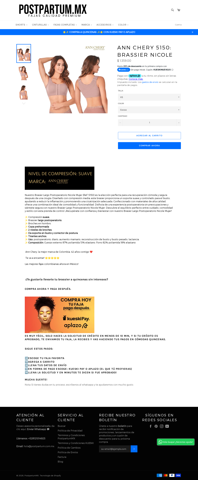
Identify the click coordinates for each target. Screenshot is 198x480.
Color (121, 103)
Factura (62, 457)
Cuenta (178, 24)
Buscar (62, 426)
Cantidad (122, 116)
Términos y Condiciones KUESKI (76, 443)
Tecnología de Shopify (50, 475)
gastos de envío (150, 82)
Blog (60, 461)
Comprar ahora (149, 145)
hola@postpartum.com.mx (39, 446)
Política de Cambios (69, 447)
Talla (120, 91)
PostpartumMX (31, 475)
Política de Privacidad (70, 430)
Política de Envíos (68, 452)
